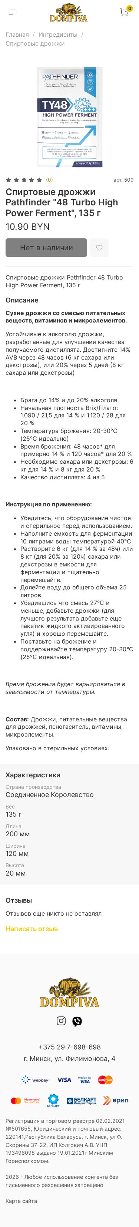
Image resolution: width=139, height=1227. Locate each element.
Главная (17, 34)
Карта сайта (21, 1201)
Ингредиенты (58, 34)
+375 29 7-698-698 (70, 1047)
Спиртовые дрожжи (35, 43)
